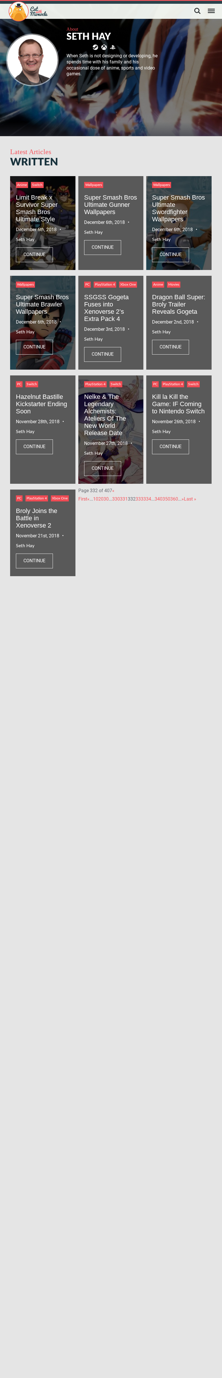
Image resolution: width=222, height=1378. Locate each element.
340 (158, 499)
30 (106, 499)
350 (166, 499)
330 (116, 499)
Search (197, 11)
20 (100, 499)
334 (147, 499)
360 (174, 499)
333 (139, 499)
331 (124, 499)
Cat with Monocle (28, 11)
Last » (190, 499)
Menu (211, 11)
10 (95, 499)
